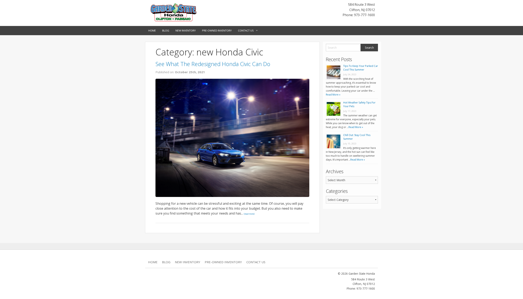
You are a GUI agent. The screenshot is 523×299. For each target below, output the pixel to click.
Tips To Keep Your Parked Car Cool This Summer (360, 67)
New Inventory (185, 30)
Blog (165, 30)
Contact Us (246, 30)
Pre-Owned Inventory (217, 30)
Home (152, 30)
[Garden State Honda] (173, 12)
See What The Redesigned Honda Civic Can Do (212, 64)
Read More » (333, 94)
